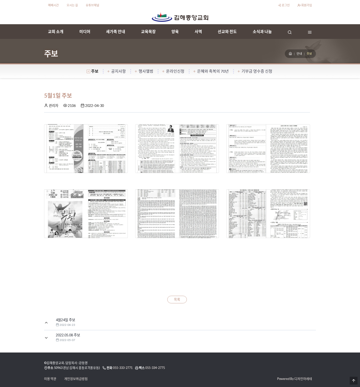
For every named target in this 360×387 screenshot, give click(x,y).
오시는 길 (72, 5)
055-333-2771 (122, 368)
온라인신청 (175, 71)
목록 (177, 299)
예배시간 (53, 5)
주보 (94, 71)
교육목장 (148, 31)
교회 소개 (55, 31)
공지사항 (118, 71)
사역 (198, 31)
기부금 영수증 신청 (256, 71)
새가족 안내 (115, 31)
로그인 (285, 5)
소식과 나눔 (262, 31)
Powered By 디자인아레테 (294, 379)
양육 (175, 31)
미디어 (84, 31)
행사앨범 (146, 71)
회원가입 (306, 5)
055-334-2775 (155, 368)
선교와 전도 (227, 31)
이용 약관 (50, 379)
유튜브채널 (92, 5)
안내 (299, 54)
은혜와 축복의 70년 (213, 71)
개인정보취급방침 (76, 379)
